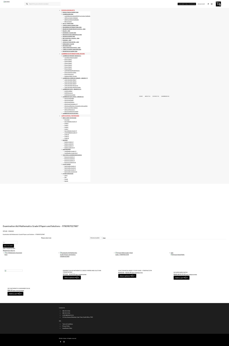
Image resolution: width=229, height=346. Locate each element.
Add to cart (8, 245)
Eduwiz (65, 338)
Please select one (46, 238)
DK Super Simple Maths (180, 272)
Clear (104, 238)
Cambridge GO (165, 96)
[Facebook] (208, 3)
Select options (69, 277)
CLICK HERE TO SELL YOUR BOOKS (186, 4)
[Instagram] (211, 3)
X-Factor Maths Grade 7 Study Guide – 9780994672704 (135, 270)
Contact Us (155, 96)
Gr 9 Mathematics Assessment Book (19, 288)
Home (141, 96)
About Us (147, 96)
